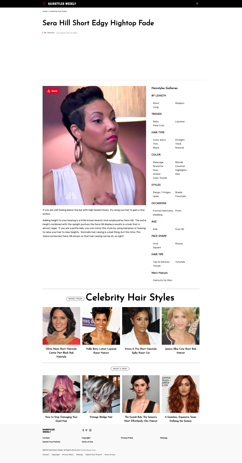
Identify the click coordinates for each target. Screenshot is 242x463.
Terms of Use (87, 442)
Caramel (180, 166)
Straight (180, 139)
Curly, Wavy (159, 139)
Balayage (158, 162)
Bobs (156, 121)
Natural (179, 147)
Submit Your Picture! (51, 442)
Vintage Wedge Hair (101, 417)
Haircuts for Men (162, 280)
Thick (178, 143)
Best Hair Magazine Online (88, 450)
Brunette (158, 166)
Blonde (179, 162)
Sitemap (163, 438)
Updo (156, 196)
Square (157, 247)
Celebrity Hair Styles (58, 11)
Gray (155, 170)
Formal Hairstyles (163, 210)
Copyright (86, 438)
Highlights (181, 170)
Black (156, 147)
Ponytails (180, 196)
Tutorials (180, 261)
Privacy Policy (127, 438)
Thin (155, 143)
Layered (179, 121)
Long (156, 107)
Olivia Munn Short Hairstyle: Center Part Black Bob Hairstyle (61, 353)
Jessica (50, 33)
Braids (178, 192)
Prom (178, 210)
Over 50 (179, 229)
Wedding (157, 214)
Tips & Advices (161, 261)
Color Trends (160, 177)
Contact (46, 438)
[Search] (197, 4)
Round (178, 243)
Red (177, 174)
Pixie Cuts (158, 125)
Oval (155, 243)
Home (45, 11)
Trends (157, 265)
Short (156, 103)
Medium (179, 103)
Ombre (156, 174)
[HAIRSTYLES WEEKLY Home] (61, 430)
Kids (155, 229)
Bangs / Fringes (162, 192)
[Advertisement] (121, 54)
